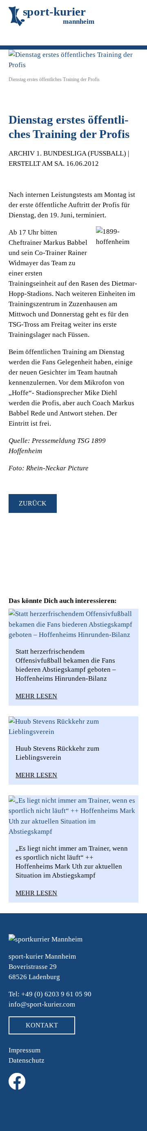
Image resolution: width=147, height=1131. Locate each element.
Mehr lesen (36, 696)
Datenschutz (27, 1060)
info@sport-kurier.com (42, 1004)
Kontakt (42, 1025)
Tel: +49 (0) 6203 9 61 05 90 (50, 994)
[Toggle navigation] (20, 37)
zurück (33, 503)
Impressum (24, 1050)
